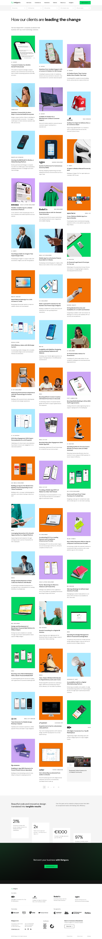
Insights (71, 2)
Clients (55, 2)
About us (63, 2)
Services (29, 2)
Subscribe (68, 926)
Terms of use (79, 936)
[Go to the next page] (58, 787)
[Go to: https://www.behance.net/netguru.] (25, 929)
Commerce (38, 2)
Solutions (47, 2)
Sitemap (89, 936)
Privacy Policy (69, 936)
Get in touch (85, 2)
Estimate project (50, 866)
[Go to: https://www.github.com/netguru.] (28, 929)
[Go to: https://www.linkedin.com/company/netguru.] (31, 929)
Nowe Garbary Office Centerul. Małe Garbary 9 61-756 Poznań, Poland (17, 925)
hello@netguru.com (15, 929)
